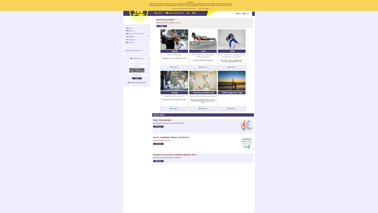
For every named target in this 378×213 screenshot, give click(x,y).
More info (173, 67)
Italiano (240, 13)
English (247, 13)
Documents (131, 39)
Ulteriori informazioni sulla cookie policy (184, 8)
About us (131, 31)
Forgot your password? (138, 82)
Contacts (131, 42)
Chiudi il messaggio (203, 8)
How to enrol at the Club (135, 33)
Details (161, 26)
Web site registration (134, 50)
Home (130, 28)
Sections (131, 36)
